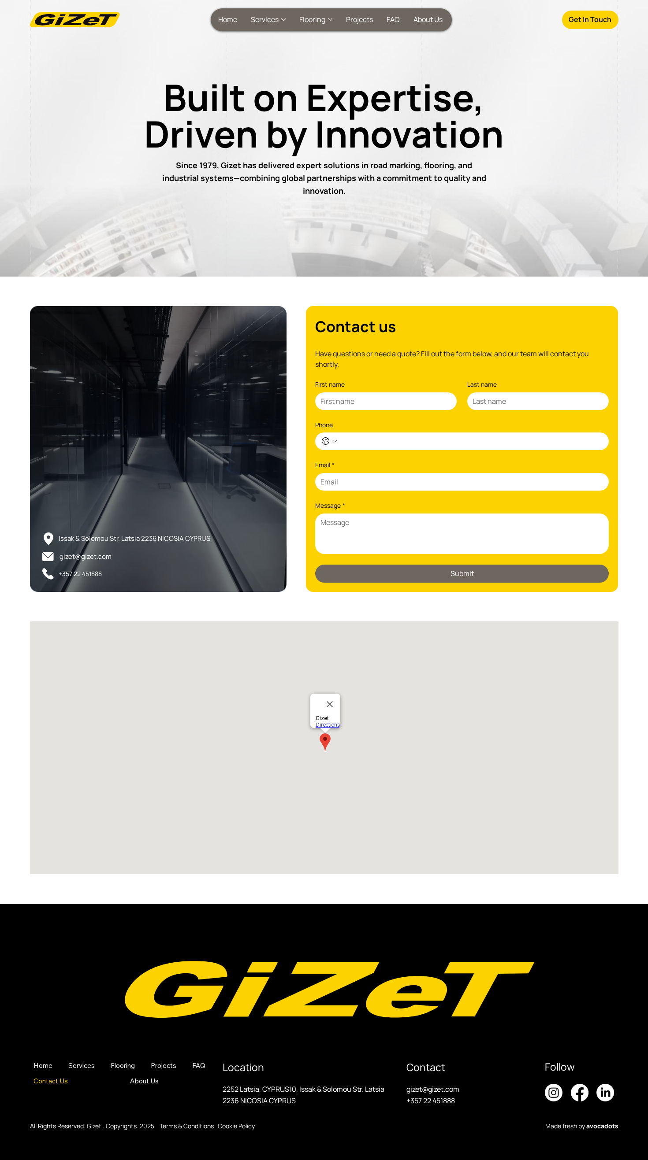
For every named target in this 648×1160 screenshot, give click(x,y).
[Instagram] (553, 1092)
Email (325, 465)
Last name (482, 384)
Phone (324, 425)
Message (330, 505)
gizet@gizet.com (86, 556)
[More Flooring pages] (330, 19)
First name (330, 384)
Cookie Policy (236, 1126)
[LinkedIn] (605, 1092)
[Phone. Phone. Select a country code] (329, 441)
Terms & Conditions (187, 1126)
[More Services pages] (283, 19)
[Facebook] (579, 1092)
